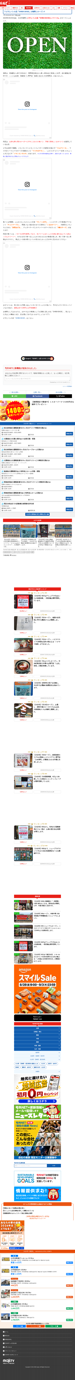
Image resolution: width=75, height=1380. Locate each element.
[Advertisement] (37, 572)
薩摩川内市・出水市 (39, 1067)
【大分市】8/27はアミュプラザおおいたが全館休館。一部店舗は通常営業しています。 (47, 598)
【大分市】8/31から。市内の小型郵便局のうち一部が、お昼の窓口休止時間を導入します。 (47, 829)
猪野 (32, 552)
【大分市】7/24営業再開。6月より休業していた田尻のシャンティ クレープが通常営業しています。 (47, 779)
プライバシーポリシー (11, 1351)
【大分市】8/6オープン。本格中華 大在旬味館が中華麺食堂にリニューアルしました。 (47, 916)
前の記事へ (15, 392)
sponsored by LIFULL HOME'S (43, 1251)
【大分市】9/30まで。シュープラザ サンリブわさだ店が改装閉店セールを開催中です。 (47, 851)
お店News (37, 8)
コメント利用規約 (67, 386)
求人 (22, 8)
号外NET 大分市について (11, 1354)
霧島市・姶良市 (26, 1067)
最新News (15, 8)
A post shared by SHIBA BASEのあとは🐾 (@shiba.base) (27, 135)
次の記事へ (59, 392)
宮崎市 (17, 1067)
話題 (59, 8)
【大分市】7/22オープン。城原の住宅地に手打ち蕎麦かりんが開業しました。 (47, 620)
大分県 (18, 15)
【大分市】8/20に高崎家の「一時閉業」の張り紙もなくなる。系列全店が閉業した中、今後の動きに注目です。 (47, 903)
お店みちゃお (46, 8)
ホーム (6, 1332)
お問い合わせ (8, 1347)
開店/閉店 (28, 8)
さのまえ (14, 555)
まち (53, 8)
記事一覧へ (37, 392)
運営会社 (7, 1335)
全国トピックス (5, 8)
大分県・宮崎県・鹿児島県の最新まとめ (26, 1063)
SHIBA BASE (20, 318)
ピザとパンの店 (21, 552)
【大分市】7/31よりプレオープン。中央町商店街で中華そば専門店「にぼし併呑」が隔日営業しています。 (47, 663)
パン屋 (13, 552)
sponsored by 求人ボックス (44, 423)
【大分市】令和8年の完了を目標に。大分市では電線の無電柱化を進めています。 (47, 685)
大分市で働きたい (29, 423)
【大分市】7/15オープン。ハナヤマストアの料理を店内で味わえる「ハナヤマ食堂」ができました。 (47, 642)
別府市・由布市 (52, 1063)
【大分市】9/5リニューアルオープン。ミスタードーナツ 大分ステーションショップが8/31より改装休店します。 (47, 928)
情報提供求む (8, 1339)
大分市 (28, 552)
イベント (65, 8)
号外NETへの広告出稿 (11, 1343)
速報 (72, 8)
